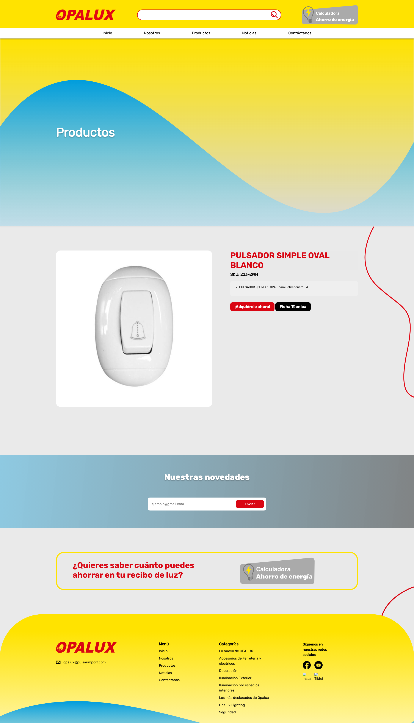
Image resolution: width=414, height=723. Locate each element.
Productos (201, 33)
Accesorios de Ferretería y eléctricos (240, 661)
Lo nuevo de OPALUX (236, 651)
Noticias (249, 33)
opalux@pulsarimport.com (84, 662)
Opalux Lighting (232, 705)
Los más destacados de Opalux (244, 698)
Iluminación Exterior (235, 678)
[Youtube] (318, 665)
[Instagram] (307, 677)
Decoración (228, 671)
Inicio (107, 33)
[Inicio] (86, 12)
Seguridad (227, 712)
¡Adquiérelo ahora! (252, 306)
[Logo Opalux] (86, 647)
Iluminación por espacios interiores (239, 687)
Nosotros (152, 33)
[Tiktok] (318, 677)
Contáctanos (299, 33)
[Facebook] (307, 665)
